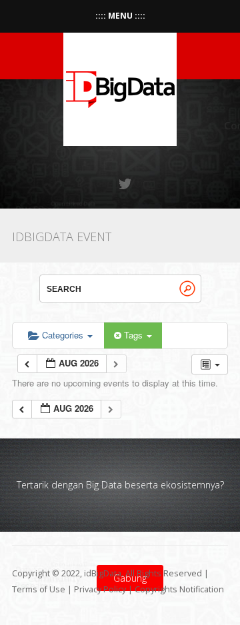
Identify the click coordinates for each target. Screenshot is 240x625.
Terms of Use (38, 589)
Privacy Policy (100, 589)
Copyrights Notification (179, 589)
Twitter (126, 184)
